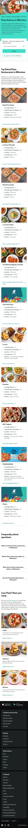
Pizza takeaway (16, 16)
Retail (4, 762)
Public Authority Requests (9, 813)
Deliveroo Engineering (8, 788)
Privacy (5, 799)
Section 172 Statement (8, 810)
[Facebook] (2, 825)
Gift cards (5, 726)
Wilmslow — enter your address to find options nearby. (13, 42)
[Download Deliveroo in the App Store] (6, 704)
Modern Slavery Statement (9, 804)
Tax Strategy (6, 807)
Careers (5, 767)
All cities (5, 744)
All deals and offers (8, 741)
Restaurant (5, 756)
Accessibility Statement (9, 815)
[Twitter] (5, 825)
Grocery (5, 759)
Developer (5, 765)
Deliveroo (6, 3)
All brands (5, 736)
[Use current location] (23, 46)
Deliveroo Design (7, 785)
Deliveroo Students (8, 721)
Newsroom (5, 780)
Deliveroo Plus (6, 715)
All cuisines (6, 739)
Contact (5, 793)
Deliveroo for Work (7, 718)
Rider (4, 754)
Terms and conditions (8, 796)
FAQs (4, 791)
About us (5, 777)
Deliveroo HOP (6, 723)
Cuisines (8, 16)
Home (3, 16)
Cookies (5, 802)
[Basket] (17, 2)
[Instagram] (8, 825)
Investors (5, 782)
